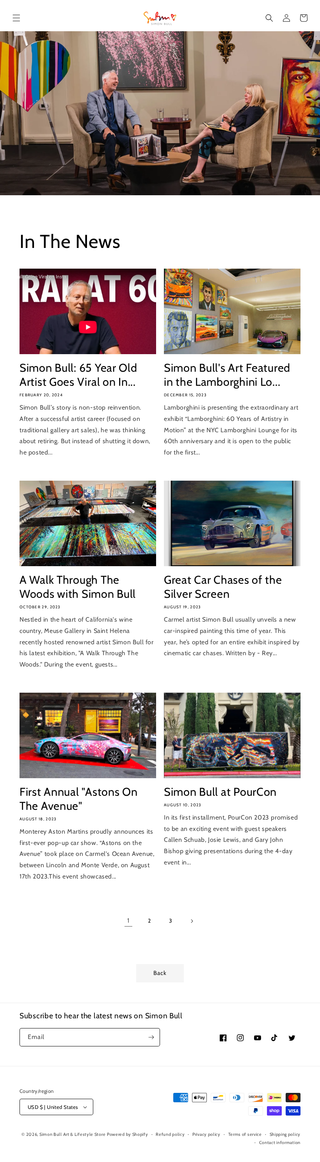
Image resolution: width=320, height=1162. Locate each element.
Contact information (279, 1142)
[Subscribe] (151, 1037)
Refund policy (170, 1134)
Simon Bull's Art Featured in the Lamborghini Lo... (227, 375)
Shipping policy (285, 1134)
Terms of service (245, 1134)
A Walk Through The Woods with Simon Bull (78, 587)
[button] (16, 18)
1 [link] (128, 920)
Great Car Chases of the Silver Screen (223, 587)
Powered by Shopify (127, 1134)
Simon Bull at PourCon (220, 791)
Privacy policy (206, 1134)
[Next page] (191, 921)
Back (160, 973)
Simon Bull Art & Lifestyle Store (72, 1134)
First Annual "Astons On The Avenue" (79, 799)
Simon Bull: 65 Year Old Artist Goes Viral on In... (78, 375)
